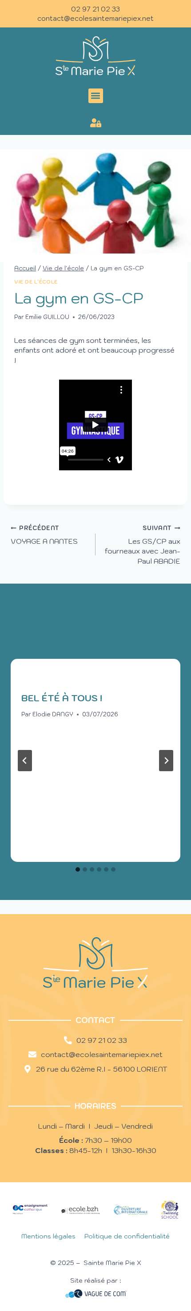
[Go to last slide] (25, 760)
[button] (95, 95)
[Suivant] (166, 760)
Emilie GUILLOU (47, 317)
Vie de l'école (36, 282)
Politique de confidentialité (127, 1236)
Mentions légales (48, 1236)
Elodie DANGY (52, 714)
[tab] (78, 869)
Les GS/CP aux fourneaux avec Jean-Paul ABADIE (142, 544)
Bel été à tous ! (61, 698)
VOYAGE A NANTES (44, 534)
